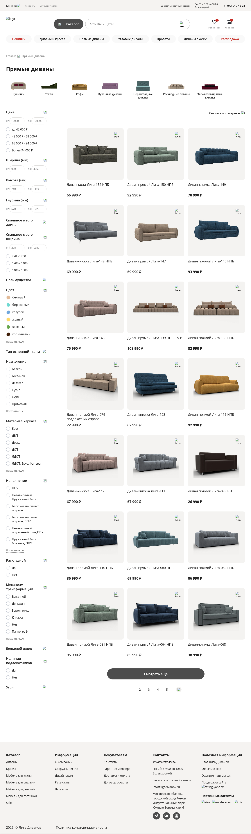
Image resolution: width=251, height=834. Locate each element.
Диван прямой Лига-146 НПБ (211, 261)
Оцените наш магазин (217, 776)
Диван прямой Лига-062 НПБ (211, 567)
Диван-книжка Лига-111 (146, 491)
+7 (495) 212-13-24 (233, 6)
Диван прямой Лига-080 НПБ (150, 567)
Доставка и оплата (117, 776)
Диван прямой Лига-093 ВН (210, 491)
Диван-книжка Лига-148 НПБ (89, 261)
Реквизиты (62, 782)
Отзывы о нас (211, 769)
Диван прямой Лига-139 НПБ (211, 338)
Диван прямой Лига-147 (146, 261)
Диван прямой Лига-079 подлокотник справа (86, 416)
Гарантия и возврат (118, 769)
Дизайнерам (64, 776)
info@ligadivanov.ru (166, 787)
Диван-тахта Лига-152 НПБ (88, 184)
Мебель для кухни (19, 776)
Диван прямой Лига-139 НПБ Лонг (154, 338)
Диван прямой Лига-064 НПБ (150, 644)
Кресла (11, 769)
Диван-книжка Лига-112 (86, 491)
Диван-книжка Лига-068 (207, 644)
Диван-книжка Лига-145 (86, 338)
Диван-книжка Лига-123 (146, 414)
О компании (63, 762)
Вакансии (62, 789)
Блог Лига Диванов (215, 762)
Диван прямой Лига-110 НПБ (90, 567)
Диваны (11, 762)
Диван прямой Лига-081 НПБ (90, 644)
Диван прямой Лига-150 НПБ (150, 184)
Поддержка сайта (214, 782)
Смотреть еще (156, 674)
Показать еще (15, 341)
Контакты (30, 5)
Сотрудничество (49, 5)
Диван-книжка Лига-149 (207, 184)
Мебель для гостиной (21, 796)
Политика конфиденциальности (81, 827)
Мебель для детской (20, 789)
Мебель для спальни (20, 782)
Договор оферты (116, 782)
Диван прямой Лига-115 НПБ (211, 414)
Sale (9, 803)
